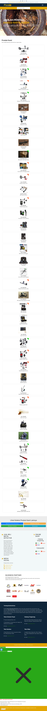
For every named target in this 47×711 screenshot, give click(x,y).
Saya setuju (3, 709)
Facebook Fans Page (8, 565)
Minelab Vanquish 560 (23, 359)
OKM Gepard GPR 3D (23, 195)
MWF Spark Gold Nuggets (23, 253)
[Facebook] (20, 1)
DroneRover (23, 112)
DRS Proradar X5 (23, 135)
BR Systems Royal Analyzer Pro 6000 (23, 300)
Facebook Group (8, 566)
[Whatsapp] (24, 1)
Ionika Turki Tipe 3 (23, 335)
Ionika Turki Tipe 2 (23, 417)
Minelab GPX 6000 (23, 77)
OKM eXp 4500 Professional (23, 394)
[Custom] (26, 1)
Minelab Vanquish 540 (23, 183)
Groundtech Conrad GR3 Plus (23, 218)
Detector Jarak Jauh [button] (35, 523)
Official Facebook (8, 567)
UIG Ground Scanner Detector (23, 277)
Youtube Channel (8, 568)
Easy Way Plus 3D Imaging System (23, 171)
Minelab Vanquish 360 (23, 206)
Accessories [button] (35, 526)
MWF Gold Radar (23, 312)
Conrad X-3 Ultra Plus (23, 429)
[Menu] (42, 5)
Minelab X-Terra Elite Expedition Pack (23, 101)
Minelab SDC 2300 (23, 124)
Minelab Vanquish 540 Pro (23, 370)
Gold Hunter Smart (23, 476)
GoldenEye (23, 148)
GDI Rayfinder (23, 241)
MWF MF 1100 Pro (23, 382)
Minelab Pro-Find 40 (23, 464)
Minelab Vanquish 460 (23, 404)
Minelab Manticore (23, 347)
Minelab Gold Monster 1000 (23, 288)
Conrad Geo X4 (23, 230)
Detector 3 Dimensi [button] (13, 526)
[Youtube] (22, 1)
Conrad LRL (23, 265)
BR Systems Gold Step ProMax (23, 159)
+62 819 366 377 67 (12, 2)
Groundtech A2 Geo (23, 488)
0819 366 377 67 (32, 623)
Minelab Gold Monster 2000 (23, 89)
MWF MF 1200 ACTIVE (23, 323)
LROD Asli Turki (23, 499)
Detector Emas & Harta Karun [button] (13, 523)
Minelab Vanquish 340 (23, 66)
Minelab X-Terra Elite (23, 452)
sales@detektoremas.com (21, 2)
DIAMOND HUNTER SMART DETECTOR (23, 511)
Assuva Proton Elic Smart (23, 441)
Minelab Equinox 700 (23, 54)
